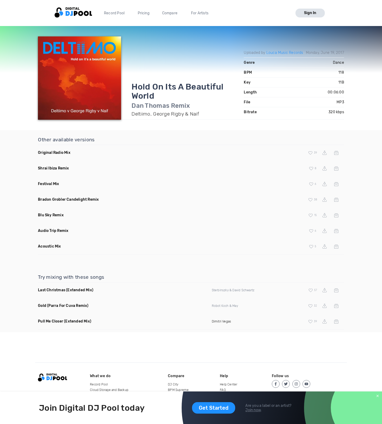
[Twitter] (286, 384)
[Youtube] (306, 384)
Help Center (228, 384)
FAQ (223, 390)
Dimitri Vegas (221, 321)
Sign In (310, 13)
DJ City (173, 384)
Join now (253, 410)
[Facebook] (276, 384)
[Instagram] (296, 384)
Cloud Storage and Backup (109, 390)
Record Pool (114, 13)
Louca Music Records (284, 52)
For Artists (199, 13)
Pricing (143, 13)
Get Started (213, 408)
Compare (169, 13)
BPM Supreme (178, 390)
